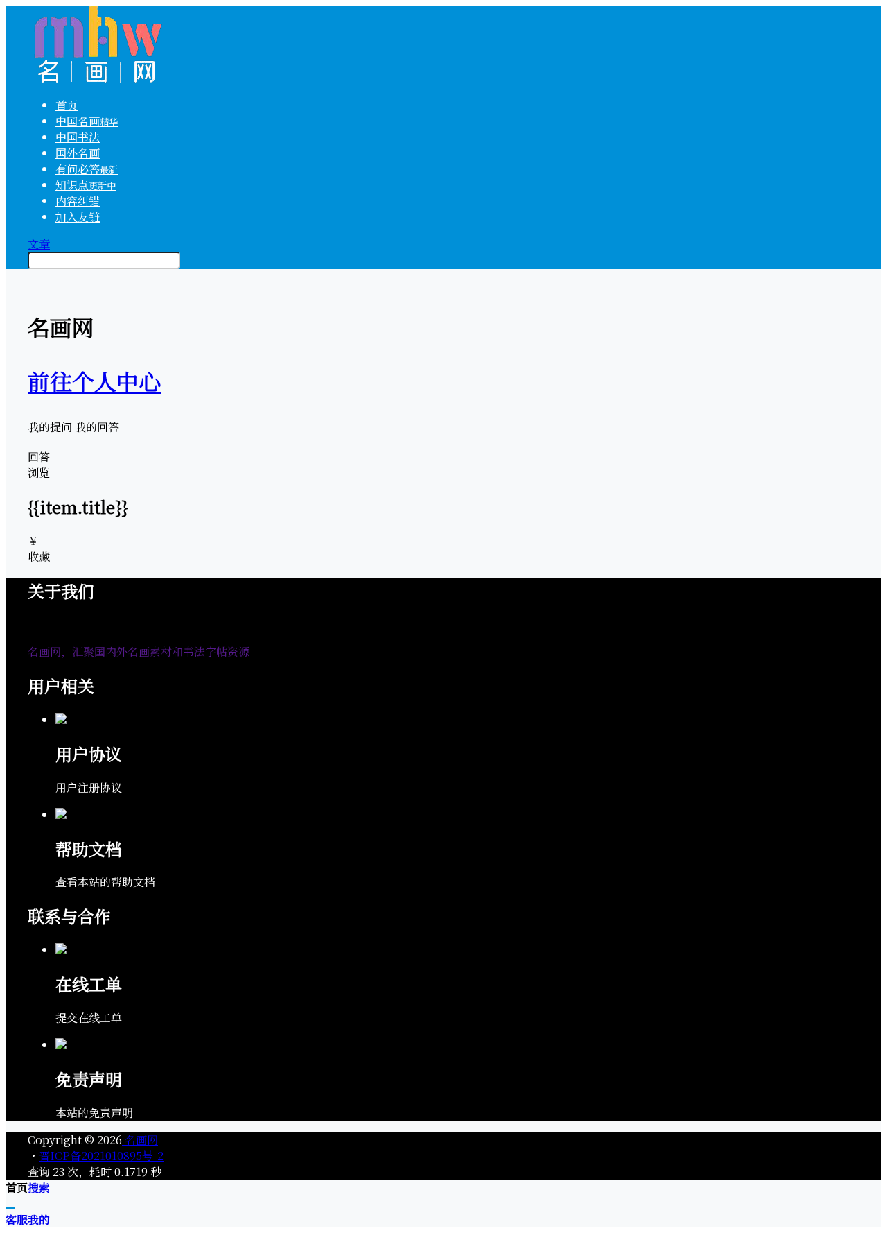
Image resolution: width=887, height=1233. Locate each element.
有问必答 (86, 169)
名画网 (140, 1140)
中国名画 (86, 121)
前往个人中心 (94, 381)
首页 (66, 105)
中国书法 (77, 137)
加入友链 (77, 217)
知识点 (85, 185)
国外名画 (77, 153)
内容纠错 (77, 201)
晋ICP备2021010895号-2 (101, 1156)
